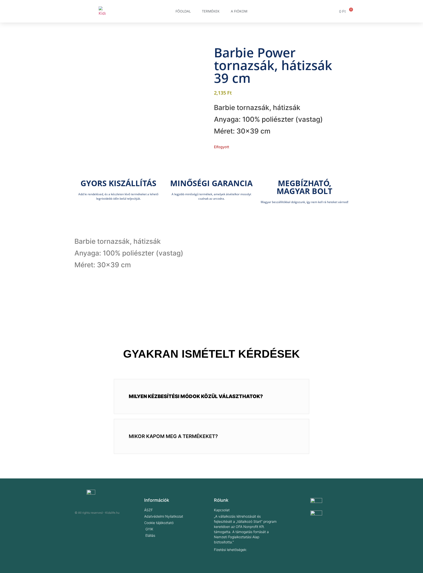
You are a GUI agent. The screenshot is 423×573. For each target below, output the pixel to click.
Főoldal (183, 11)
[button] (211, 396)
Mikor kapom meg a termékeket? (173, 436)
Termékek (211, 11)
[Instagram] (104, 521)
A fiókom (239, 11)
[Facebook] (90, 521)
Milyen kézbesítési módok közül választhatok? (196, 396)
